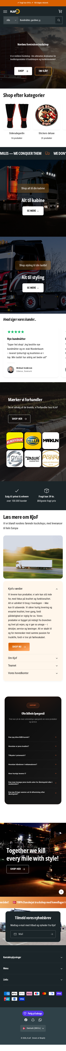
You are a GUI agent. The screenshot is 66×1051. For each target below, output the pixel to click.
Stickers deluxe (46, 133)
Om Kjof (43, 70)
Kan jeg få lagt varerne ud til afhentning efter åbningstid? (32, 793)
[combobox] (41, 20)
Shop (21, 70)
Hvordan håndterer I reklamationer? (32, 764)
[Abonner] (51, 934)
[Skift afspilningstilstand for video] (61, 891)
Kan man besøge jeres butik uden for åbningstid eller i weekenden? (32, 783)
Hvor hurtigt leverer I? (32, 773)
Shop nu (16, 646)
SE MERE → (33, 210)
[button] (5, 11)
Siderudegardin (16, 133)
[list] (33, 352)
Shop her (17, 418)
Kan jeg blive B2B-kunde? (32, 737)
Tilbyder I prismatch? (32, 755)
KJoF (29, 1038)
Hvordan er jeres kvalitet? (32, 746)
